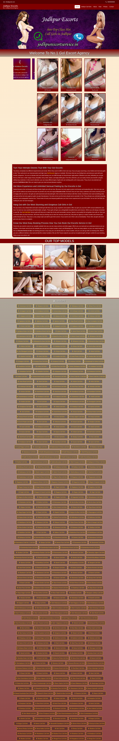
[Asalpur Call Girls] (94, 421)
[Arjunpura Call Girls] (42, 416)
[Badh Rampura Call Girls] (68, 457)
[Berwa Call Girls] (77, 728)
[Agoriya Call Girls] (59, 321)
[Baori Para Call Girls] (24, 587)
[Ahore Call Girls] (25, 326)
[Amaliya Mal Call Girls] (94, 356)
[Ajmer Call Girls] (61, 331)
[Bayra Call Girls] (98, 693)
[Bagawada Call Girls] (94, 477)
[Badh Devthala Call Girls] (29, 457)
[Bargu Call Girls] (40, 602)
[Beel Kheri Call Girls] (42, 703)
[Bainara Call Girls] (42, 507)
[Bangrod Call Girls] (94, 562)
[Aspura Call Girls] (59, 431)
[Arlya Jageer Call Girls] (77, 416)
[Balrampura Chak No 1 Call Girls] (24, 542)
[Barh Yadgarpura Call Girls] (59, 623)
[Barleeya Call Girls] (42, 643)
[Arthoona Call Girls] (59, 421)
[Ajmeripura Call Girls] (24, 336)
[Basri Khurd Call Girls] (78, 678)
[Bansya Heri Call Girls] (94, 577)
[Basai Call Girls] (25, 673)
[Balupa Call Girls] (45, 542)
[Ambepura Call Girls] (94, 371)
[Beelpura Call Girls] (77, 703)
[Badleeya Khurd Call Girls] (25, 467)
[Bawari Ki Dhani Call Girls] (44, 693)
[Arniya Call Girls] (94, 416)
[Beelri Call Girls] (94, 703)
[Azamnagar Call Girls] (40, 446)
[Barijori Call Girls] (77, 633)
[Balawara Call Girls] (59, 527)
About (95, 6)
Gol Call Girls (26, 212)
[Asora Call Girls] (25, 431)
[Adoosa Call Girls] (94, 316)
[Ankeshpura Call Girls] (77, 401)
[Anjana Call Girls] (59, 401)
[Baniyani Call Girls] (42, 567)
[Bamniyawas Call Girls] (60, 552)
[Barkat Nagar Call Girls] (42, 638)
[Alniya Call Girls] (60, 351)
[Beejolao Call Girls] (25, 703)
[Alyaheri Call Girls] (25, 356)
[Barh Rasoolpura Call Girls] (23, 623)
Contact (111, 6)
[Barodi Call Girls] (59, 653)
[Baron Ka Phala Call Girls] (60, 658)
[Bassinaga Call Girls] (97, 683)
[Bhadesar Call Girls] (77, 733)
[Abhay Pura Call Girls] (94, 306)
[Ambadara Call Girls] (25, 371)
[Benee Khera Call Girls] (79, 723)
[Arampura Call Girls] (42, 411)
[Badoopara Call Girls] (25, 472)
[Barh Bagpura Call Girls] (77, 602)
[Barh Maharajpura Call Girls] (59, 612)
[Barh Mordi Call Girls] (97, 612)
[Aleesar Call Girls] (42, 351)
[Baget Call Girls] (59, 487)
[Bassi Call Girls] (95, 678)
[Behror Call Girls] (39, 723)
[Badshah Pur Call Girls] (94, 472)
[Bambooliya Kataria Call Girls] (49, 547)
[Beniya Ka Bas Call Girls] (96, 723)
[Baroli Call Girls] (42, 658)
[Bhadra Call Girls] (25, 738)
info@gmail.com (10, 2)
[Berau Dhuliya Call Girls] (25, 728)
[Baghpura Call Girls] (77, 487)
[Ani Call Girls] (42, 401)
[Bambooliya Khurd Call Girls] (69, 547)
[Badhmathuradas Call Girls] (58, 462)
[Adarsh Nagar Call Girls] (42, 316)
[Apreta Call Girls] (94, 406)
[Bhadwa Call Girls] (42, 738)
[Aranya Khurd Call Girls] (25, 416)
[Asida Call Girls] (59, 426)
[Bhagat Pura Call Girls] (59, 738)
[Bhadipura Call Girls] (94, 733)
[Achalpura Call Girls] (42, 311)
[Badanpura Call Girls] (29, 451)
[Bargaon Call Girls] (23, 602)
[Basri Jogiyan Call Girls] (43, 678)
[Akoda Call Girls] (42, 346)
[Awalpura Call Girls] (25, 441)
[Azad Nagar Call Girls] (23, 446)
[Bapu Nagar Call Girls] (23, 592)
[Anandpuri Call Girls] (94, 391)
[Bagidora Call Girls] (94, 487)
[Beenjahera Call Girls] (77, 708)
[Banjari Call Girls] (59, 567)
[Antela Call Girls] (59, 406)
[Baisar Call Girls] (77, 507)
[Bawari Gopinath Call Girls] (94, 688)
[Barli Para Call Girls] (77, 643)
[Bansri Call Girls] (94, 572)
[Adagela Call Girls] (25, 316)
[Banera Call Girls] (25, 562)
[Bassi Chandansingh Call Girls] (41, 683)
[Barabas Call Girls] (75, 592)
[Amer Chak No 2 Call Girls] (97, 376)
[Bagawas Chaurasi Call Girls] (59, 482)
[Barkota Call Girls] (94, 638)
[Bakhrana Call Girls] (94, 517)
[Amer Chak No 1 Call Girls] (78, 376)
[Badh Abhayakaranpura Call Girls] (49, 451)
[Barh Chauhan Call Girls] (78, 607)
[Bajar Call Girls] (42, 512)
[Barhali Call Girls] (78, 623)
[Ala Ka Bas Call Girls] (94, 346)
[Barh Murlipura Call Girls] (30, 617)
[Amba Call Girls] (41, 366)
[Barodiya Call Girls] (76, 653)
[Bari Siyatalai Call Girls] (42, 633)
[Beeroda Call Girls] (59, 718)
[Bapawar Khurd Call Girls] (60, 587)
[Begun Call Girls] (22, 723)
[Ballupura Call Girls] (24, 537)
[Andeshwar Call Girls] (77, 396)
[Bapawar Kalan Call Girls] (41, 587)
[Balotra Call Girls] (77, 537)
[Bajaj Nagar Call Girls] (24, 512)
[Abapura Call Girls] (42, 306)
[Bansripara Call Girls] (42, 577)
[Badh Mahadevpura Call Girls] (49, 457)
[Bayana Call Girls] (80, 693)
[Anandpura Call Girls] (77, 391)
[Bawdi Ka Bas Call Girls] (63, 693)
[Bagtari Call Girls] (60, 497)
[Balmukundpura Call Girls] (42, 537)
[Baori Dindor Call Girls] (42, 582)
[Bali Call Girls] (41, 532)
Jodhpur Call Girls (86, 6)
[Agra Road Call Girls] (76, 321)
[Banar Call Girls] (59, 557)
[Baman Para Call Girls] (62, 542)
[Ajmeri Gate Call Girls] (96, 331)
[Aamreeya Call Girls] (25, 306)
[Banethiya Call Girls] (42, 562)
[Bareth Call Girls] (94, 597)
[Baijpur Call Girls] (25, 507)
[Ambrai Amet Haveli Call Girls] (40, 376)
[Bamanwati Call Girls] (97, 542)
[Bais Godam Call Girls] (59, 507)
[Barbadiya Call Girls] (77, 597)
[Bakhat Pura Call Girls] (59, 517)
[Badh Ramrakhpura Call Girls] (88, 457)
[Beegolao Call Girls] (94, 698)
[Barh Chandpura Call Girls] (60, 607)
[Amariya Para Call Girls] (40, 361)
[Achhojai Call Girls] (77, 311)
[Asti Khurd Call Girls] (25, 436)
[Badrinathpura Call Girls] (77, 472)
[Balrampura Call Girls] (95, 537)
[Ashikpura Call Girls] (42, 426)
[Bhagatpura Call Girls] (77, 738)
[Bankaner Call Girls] (25, 572)
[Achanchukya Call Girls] (59, 311)
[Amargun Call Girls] (23, 361)
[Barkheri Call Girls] (77, 638)
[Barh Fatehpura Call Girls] (22, 612)
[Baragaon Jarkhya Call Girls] (94, 592)
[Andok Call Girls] (25, 401)
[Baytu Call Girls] (25, 698)
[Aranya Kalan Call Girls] (94, 411)
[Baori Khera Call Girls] (77, 582)
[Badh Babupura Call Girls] (69, 451)
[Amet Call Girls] (42, 381)
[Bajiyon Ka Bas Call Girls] (76, 512)
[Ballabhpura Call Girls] (95, 532)
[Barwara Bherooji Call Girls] (76, 663)
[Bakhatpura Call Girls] (77, 517)
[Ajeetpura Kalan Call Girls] (24, 331)
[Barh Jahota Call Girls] (40, 612)
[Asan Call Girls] (25, 426)
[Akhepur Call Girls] (60, 341)
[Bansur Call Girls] (59, 577)
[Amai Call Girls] (42, 356)
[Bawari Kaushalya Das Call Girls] (24, 693)
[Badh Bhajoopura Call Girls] (89, 451)
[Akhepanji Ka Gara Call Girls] (41, 341)
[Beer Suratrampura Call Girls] (88, 713)
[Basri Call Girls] (94, 673)
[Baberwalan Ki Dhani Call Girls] (59, 446)
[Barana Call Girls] (59, 597)
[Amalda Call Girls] (59, 356)
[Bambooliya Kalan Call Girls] (28, 547)
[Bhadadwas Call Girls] (42, 733)
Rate (100, 6)
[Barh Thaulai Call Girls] (41, 623)
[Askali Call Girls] (94, 426)
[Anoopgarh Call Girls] (94, 401)
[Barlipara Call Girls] (94, 643)
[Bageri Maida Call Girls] (42, 487)
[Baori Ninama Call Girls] (94, 582)
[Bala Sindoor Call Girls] (25, 527)
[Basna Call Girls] (59, 673)
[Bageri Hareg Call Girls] (25, 487)
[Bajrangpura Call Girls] (95, 512)
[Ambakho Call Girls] (42, 371)
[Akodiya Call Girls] (59, 346)
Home (77, 6)
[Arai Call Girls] (25, 411)
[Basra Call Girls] (77, 673)
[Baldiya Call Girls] (94, 527)
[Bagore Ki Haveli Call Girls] (42, 492)
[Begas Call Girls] (94, 718)
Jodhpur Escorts (10, 7)
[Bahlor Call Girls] (42, 502)
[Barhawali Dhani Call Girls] (96, 623)
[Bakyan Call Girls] (59, 522)
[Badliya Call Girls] (77, 467)
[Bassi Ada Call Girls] (22, 683)
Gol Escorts (50, 173)
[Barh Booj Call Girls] (42, 607)
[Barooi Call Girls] (95, 658)
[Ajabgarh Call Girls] (60, 326)
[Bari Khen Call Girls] (59, 628)
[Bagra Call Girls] (78, 492)
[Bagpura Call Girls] (60, 492)
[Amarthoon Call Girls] (24, 366)
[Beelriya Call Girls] (25, 708)
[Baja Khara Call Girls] (94, 507)
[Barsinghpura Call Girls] (23, 663)
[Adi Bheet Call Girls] (77, 316)
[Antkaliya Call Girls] (77, 406)
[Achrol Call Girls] (94, 311)
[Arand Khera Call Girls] (59, 411)
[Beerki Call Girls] (25, 718)
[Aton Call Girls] (60, 436)
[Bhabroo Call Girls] (94, 728)
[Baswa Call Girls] (24, 688)
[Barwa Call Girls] (40, 663)
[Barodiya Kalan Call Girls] (24, 658)
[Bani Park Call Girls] (24, 567)
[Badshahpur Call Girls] (25, 477)
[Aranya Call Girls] (77, 411)
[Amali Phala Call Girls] (77, 356)
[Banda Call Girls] (77, 557)
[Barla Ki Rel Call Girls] (25, 643)
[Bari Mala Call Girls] (77, 628)
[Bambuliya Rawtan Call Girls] (41, 552)
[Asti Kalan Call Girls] (94, 431)
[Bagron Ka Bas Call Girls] (25, 497)
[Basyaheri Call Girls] (41, 688)
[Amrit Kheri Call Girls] (42, 391)
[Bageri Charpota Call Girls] (96, 482)
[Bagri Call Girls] (95, 492)
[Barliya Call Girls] (43, 648)
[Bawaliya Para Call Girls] (58, 688)
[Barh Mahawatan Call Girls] (79, 612)
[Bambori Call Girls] (22, 552)
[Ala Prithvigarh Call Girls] (25, 351)
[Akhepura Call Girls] (77, 341)
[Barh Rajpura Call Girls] (69, 617)
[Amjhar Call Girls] (77, 381)
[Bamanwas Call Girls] (79, 542)
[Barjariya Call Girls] (25, 638)
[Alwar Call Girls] (94, 351)
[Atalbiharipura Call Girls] (42, 436)
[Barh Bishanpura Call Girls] (23, 607)
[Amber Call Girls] (21, 376)
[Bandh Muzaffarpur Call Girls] (95, 557)
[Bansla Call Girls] (77, 572)
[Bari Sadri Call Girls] (94, 628)
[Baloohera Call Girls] (60, 537)
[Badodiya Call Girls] (95, 467)
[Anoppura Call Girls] (25, 406)
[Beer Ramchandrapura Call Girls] (67, 713)
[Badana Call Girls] (96, 446)
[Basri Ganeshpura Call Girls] (25, 678)
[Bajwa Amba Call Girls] (25, 517)
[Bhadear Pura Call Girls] (59, 733)
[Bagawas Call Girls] (22, 482)
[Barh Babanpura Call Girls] (58, 602)
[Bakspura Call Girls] (42, 522)
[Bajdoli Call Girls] (59, 512)
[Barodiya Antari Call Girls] (94, 653)
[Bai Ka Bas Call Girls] (77, 502)
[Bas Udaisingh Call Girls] (95, 668)
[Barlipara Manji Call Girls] (25, 648)
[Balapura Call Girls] (42, 527)
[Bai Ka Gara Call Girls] (94, 502)
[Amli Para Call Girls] (77, 386)
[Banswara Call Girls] (77, 577)
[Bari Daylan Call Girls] (42, 628)
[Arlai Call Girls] (60, 416)
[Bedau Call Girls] (59, 698)
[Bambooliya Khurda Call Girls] (90, 547)
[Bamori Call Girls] (42, 557)
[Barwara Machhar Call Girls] (95, 663)
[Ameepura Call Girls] (60, 376)
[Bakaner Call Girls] (42, 517)
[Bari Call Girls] (25, 628)
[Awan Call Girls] (42, 441)
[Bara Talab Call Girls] (58, 592)
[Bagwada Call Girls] (77, 497)
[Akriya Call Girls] (77, 346)
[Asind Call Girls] (77, 426)
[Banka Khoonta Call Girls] (94, 567)
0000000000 (111, 2)
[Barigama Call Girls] (59, 633)
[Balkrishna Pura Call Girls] (76, 532)
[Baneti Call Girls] (59, 562)
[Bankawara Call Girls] (42, 572)
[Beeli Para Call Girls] (59, 703)
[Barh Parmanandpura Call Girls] (50, 617)
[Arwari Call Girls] (77, 421)
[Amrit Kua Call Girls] (59, 391)
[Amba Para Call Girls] (58, 366)
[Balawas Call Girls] (77, 527)
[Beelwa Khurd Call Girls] (42, 708)
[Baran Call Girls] (42, 597)
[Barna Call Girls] (77, 648)
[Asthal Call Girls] (77, 431)
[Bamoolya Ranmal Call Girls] (23, 557)
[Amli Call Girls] (42, 386)
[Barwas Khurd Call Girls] (60, 668)
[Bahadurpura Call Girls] (95, 497)
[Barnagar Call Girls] (95, 648)
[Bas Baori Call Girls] (78, 668)
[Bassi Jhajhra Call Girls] (61, 683)
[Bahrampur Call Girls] (59, 502)
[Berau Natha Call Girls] (42, 728)
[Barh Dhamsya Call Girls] (96, 607)
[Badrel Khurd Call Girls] (59, 472)
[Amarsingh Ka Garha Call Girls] (94, 361)
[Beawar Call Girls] (42, 698)
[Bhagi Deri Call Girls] (94, 738)
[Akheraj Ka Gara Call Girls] (96, 341)
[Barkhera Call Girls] (59, 638)
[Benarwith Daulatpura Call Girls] (59, 723)
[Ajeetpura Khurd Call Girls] (43, 331)
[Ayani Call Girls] (94, 441)
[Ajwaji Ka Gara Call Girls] (59, 336)
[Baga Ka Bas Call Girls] (59, 477)
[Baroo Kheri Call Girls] (78, 658)
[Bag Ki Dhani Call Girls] (42, 477)
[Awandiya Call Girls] (59, 441)
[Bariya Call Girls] (94, 633)
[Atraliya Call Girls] (77, 436)
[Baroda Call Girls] (42, 653)
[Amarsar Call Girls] (75, 361)
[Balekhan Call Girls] (24, 532)
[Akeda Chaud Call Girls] (77, 336)
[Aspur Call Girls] (42, 431)
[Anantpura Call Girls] (43, 396)
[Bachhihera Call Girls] (79, 446)
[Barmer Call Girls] (60, 648)
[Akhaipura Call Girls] (95, 336)
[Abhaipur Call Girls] (59, 306)
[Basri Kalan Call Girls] (61, 678)
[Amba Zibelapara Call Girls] (77, 366)
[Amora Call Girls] (25, 391)
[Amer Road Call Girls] (25, 381)
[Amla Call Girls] (94, 381)
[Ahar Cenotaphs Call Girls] (94, 321)
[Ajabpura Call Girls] (77, 326)
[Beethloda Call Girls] (77, 718)
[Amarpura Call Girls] (57, 361)
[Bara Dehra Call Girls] (41, 592)
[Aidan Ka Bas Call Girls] (42, 326)
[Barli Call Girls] (59, 643)
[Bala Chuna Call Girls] (76, 522)
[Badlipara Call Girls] (60, 467)
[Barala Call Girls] (25, 597)
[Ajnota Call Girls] (42, 336)
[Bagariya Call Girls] (77, 477)
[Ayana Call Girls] (77, 441)
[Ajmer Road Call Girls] (78, 331)
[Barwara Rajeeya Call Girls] (24, 668)
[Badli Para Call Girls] (43, 467)
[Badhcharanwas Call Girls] (39, 462)
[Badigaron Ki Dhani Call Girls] (96, 462)
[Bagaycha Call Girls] (78, 482)
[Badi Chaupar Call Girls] (77, 462)
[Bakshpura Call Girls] (24, 522)
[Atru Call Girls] (94, 436)
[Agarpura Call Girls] (24, 321)
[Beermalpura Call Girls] (42, 718)
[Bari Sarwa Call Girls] (25, 633)
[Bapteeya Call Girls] (78, 587)
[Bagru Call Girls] (43, 497)
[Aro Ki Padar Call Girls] (25, 421)
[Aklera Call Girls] (25, 346)
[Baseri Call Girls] (42, 673)
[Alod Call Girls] (77, 351)
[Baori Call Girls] (25, 582)
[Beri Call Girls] (60, 728)
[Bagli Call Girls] (24, 492)
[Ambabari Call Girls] (95, 366)
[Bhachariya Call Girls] (25, 733)
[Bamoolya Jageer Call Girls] (96, 552)
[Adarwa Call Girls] (60, 316)
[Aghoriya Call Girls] (41, 321)
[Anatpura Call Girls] (60, 396)
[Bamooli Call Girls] (77, 552)
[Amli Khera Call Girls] (59, 386)
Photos (105, 6)
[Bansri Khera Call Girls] (25, 577)
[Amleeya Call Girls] (25, 386)
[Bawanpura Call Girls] (76, 688)
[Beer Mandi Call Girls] (29, 713)
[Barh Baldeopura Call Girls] (95, 602)
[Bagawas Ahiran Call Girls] (40, 482)
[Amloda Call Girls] (94, 386)
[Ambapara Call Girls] (59, 371)
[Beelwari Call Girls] (60, 708)
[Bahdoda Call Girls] (25, 502)
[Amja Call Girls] (59, 381)
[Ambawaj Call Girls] (77, 371)
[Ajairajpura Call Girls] (94, 326)
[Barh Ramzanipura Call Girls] (88, 617)
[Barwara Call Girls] (57, 663)
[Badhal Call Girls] (21, 462)
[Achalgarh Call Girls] (25, 311)
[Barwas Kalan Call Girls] (43, 668)
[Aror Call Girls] (42, 421)
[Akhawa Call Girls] (22, 341)
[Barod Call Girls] (24, 653)
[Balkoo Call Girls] (59, 532)
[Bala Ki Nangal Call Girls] (94, 522)
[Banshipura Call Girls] (59, 572)
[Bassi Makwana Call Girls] (79, 683)
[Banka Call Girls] (76, 567)
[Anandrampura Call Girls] (25, 396)
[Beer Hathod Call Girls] (94, 708)
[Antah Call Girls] (42, 406)
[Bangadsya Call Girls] (77, 562)
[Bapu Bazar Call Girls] (95, 587)
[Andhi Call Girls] (94, 396)
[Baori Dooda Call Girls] (59, 582)
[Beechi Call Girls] (77, 698)
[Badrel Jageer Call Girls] (42, 472)
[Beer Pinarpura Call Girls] (46, 713)
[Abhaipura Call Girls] (77, 306)
